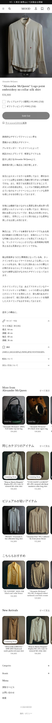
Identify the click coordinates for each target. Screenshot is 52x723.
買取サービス (8, 687)
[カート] (48, 8)
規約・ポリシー (26, 713)
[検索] (9, 8)
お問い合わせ (8, 693)
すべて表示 (45, 391)
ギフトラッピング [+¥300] (21, 106)
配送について (7, 359)
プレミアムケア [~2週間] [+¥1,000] (25, 102)
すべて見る (45, 446)
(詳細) (41, 102)
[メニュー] (3, 8)
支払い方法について (10, 365)
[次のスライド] (46, 376)
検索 (4, 698)
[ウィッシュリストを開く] (42, 8)
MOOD (29, 707)
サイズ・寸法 (11, 321)
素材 (8, 347)
